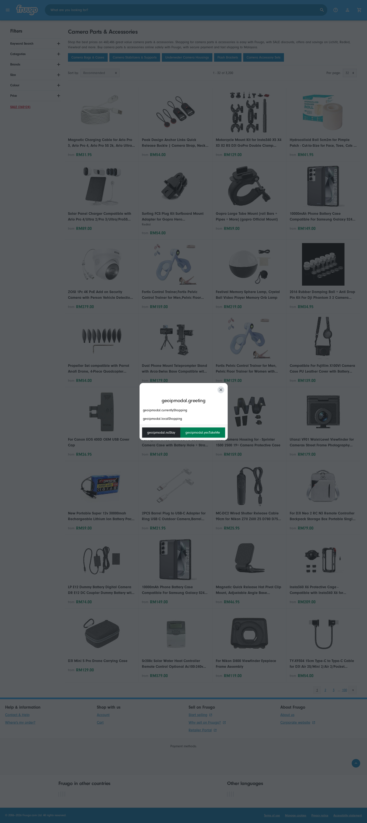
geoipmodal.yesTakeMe (202, 432)
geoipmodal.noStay (161, 432)
